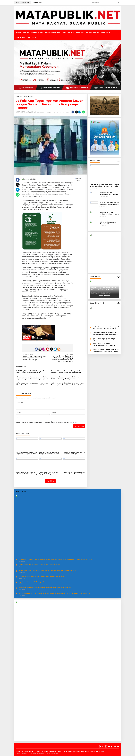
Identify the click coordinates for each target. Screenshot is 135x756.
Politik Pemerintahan (38, 112)
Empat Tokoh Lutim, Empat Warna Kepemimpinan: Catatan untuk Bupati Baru (105, 339)
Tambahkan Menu (37, 2)
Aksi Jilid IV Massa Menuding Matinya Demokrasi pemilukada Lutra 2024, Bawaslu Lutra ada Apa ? (34, 357)
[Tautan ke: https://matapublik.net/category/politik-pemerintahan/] (118, 276)
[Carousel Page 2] (102, 295)
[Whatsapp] (83, 112)
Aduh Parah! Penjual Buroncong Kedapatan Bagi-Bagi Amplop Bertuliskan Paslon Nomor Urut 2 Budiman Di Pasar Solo (62, 357)
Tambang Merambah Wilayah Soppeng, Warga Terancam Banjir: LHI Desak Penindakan (47, 570)
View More (50, 481)
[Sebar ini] (72, 112)
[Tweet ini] (76, 112)
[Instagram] (43, 349)
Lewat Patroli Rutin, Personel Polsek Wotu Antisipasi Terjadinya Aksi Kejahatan (65, 378)
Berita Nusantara (20, 112)
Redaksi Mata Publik (22, 753)
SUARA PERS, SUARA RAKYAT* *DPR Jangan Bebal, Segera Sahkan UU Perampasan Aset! (31, 371)
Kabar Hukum (29, 112)
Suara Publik (48, 112)
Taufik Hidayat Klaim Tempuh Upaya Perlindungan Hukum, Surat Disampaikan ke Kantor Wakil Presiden (32, 384)
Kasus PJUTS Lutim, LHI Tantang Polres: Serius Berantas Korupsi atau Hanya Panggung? (105, 350)
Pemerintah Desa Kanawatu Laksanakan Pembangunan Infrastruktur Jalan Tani (45, 587)
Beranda (103, 751)
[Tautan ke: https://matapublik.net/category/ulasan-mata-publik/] (118, 303)
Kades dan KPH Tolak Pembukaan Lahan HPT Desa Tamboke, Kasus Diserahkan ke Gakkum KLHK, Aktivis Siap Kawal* (67, 384)
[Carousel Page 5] (109, 295)
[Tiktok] (51, 349)
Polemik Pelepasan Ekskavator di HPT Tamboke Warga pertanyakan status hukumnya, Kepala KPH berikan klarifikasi (32, 378)
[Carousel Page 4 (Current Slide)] (107, 295)
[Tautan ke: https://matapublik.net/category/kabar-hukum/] (118, 161)
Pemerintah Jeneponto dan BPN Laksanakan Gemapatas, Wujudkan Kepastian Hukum (103, 289)
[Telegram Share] (79, 112)
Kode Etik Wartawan (53, 753)
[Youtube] (47, 349)
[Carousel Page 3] (105, 295)
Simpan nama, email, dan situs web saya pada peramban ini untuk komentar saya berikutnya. (47, 422)
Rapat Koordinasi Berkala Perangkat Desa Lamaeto (36, 582)
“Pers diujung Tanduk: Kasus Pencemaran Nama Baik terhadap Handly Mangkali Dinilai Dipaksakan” (105, 344)
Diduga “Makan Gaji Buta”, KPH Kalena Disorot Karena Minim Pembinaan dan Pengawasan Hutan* (108, 223)
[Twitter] (40, 349)
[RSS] (58, 349)
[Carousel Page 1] (100, 295)
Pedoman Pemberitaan (37, 753)
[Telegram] (55, 349)
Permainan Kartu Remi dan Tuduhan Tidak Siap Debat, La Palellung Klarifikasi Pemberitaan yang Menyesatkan (55, 593)
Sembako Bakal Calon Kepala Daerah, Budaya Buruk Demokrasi (40, 564)
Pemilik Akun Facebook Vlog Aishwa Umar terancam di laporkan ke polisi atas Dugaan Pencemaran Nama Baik (55, 559)
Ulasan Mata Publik (57, 112)
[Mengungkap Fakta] (67, 17)
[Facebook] (36, 349)
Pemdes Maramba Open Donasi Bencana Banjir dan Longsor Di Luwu (41, 576)
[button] (119, 2)
